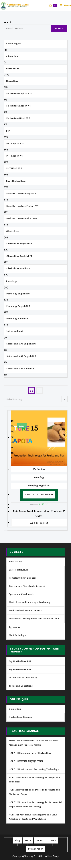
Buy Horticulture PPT (20, 670)
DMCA (53, 840)
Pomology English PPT (39, 486)
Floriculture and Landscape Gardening (29, 602)
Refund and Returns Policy (23, 678)
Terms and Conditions (21, 686)
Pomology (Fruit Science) (22, 578)
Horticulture (15, 562)
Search (7, 22)
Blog (17, 840)
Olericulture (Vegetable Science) (27, 586)
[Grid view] (31, 390)
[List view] (39, 390)
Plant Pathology (17, 635)
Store (28, 840)
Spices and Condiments (21, 594)
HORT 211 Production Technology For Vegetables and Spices (35, 779)
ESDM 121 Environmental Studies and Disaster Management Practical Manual (33, 743)
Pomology (39, 477)
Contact (40, 840)
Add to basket (39, 523)
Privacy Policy (35, 849)
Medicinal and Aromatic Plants (25, 610)
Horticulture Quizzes (20, 717)
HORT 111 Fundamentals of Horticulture (30, 753)
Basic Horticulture (18, 570)
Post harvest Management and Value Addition (34, 619)
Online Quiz (15, 709)
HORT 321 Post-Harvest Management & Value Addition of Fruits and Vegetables (33, 817)
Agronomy (14, 627)
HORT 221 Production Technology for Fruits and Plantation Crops (34, 792)
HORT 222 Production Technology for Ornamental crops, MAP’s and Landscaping (35, 804)
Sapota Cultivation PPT (39, 495)
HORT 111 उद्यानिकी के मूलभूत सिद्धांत (26, 761)
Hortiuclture (39, 469)
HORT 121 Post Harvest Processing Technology (34, 769)
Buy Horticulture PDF (20, 661)
